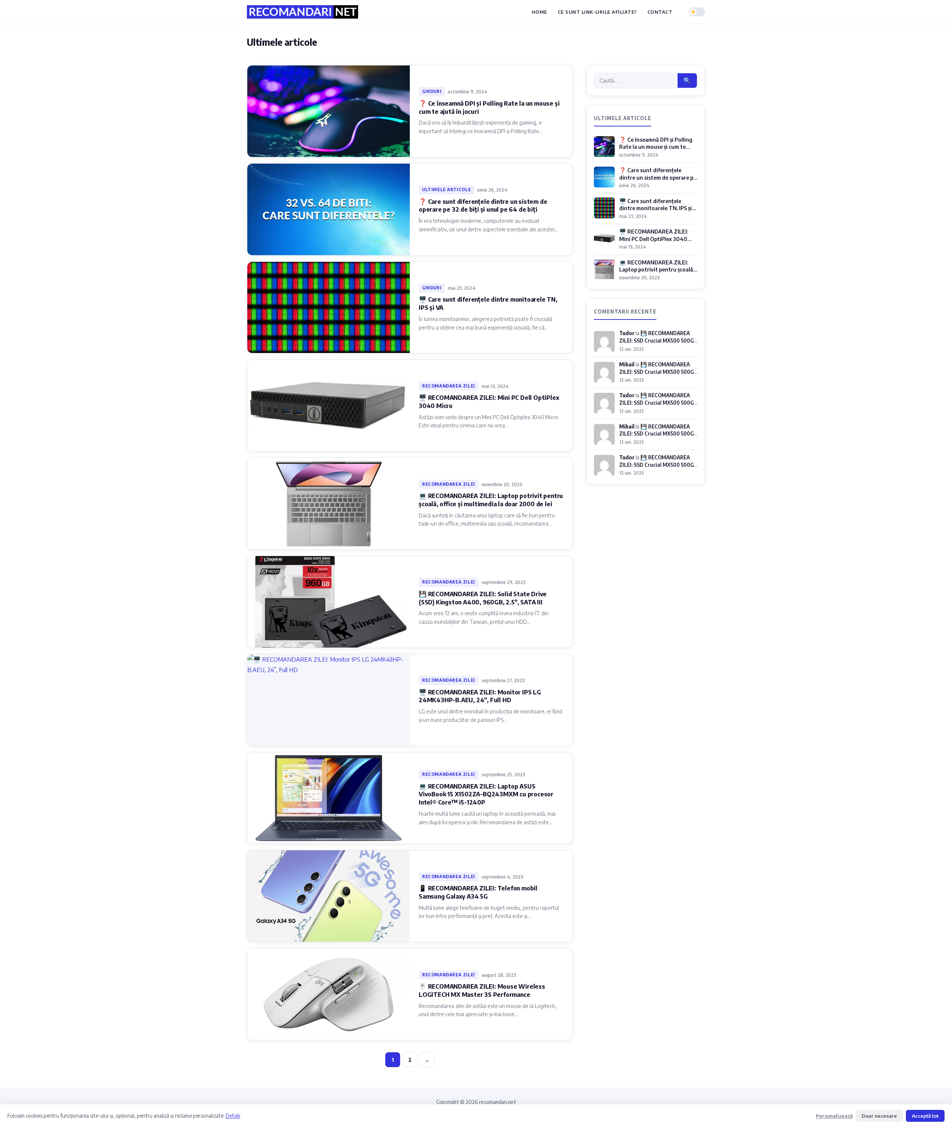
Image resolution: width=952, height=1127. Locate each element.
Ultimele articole (446, 189)
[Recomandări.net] (302, 12)
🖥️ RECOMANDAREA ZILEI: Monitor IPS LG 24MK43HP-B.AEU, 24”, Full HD (480, 696)
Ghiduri (431, 91)
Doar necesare (879, 1115)
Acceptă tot (925, 1115)
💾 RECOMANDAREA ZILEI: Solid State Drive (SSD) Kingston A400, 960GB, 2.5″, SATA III (483, 598)
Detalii (233, 1115)
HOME (539, 12)
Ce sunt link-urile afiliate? (597, 12)
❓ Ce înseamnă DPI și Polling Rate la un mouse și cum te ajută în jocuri (655, 146)
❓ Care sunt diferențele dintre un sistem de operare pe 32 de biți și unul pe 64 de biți (483, 205)
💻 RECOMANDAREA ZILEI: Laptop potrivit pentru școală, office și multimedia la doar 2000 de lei (491, 500)
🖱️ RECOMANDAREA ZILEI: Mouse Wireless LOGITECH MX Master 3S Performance (482, 990)
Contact (660, 12)
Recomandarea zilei (448, 386)
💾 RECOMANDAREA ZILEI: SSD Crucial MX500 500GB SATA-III (658, 340)
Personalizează (834, 1115)
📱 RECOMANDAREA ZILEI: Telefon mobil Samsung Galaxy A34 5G (478, 892)
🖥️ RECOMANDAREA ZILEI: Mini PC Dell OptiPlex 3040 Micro (653, 238)
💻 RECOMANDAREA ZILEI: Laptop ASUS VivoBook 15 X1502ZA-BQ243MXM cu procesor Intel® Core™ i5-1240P (486, 794)
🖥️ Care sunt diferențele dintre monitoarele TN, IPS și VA (655, 208)
